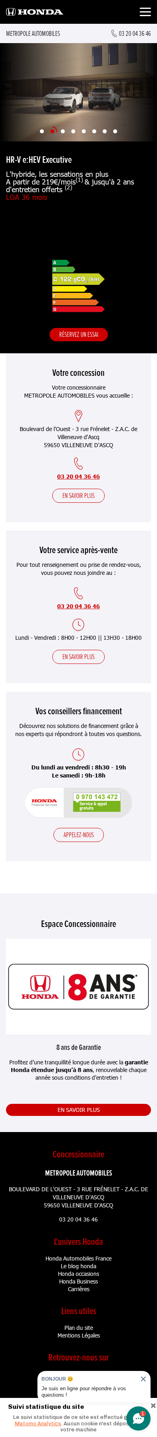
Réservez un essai (78, 334)
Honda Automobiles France (78, 1258)
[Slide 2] (52, 131)
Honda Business (78, 1281)
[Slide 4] (73, 131)
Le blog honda (78, 1266)
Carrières (78, 1289)
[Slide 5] (84, 131)
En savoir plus (78, 495)
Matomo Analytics (38, 1423)
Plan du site (78, 1327)
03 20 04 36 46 (78, 476)
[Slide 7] (105, 131)
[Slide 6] (94, 131)
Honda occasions (78, 1273)
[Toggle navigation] (145, 13)
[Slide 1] (42, 131)
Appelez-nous (79, 834)
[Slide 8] (115, 131)
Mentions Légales (79, 1335)
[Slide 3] (63, 131)
